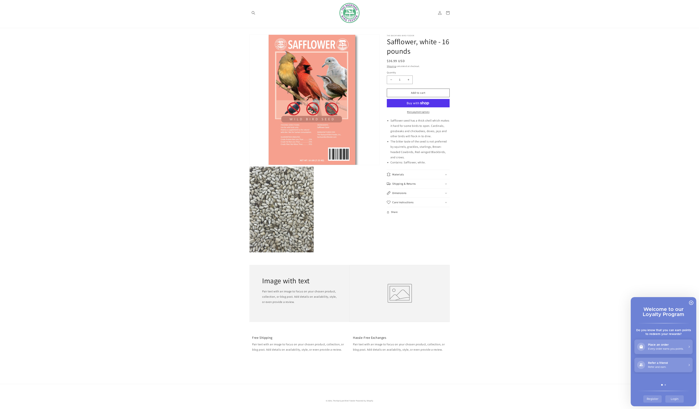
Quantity (391, 72)
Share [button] (394, 212)
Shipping (391, 66)
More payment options (418, 111)
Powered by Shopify (364, 401)
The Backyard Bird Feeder (344, 401)
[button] (253, 13)
